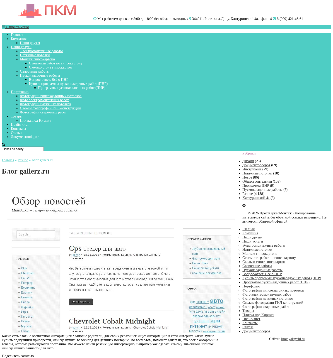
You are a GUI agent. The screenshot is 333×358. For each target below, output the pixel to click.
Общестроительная (257, 181)
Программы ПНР (255, 185)
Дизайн (248, 161)
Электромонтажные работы (41, 51)
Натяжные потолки (35, 55)
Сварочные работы (34, 71)
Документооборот (25, 137)
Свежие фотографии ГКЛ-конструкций (50, 108)
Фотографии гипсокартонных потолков (51, 96)
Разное (23, 160)
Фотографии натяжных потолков (45, 104)
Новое (247, 177)
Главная (17, 35)
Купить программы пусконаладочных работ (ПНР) (68, 84)
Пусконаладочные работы (40, 75)
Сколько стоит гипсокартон (50, 67)
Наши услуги (21, 47)
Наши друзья (30, 43)
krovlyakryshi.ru (293, 339)
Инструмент (251, 169)
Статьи (16, 133)
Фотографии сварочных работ (43, 112)
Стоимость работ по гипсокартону (55, 63)
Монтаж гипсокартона (37, 59)
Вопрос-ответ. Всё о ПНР (48, 79)
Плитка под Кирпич (35, 120)
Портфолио (20, 92)
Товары (16, 116)
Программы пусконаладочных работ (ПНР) (71, 88)
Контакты (18, 128)
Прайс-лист (20, 124)
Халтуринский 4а (256, 198)
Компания (19, 39)
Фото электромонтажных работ (44, 100)
